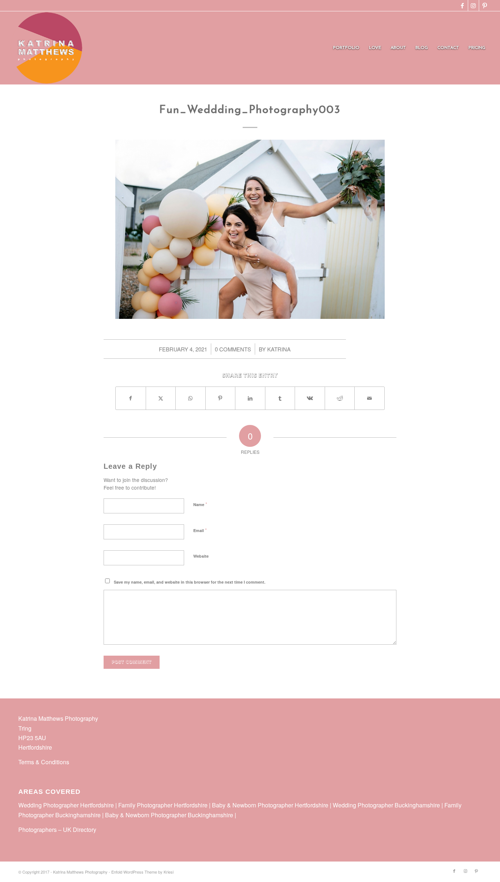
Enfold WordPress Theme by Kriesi (142, 872)
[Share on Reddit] (340, 398)
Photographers (37, 829)
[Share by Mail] (369, 398)
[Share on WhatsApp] (190, 398)
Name (200, 504)
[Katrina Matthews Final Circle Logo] (46, 47)
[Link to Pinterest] (484, 5)
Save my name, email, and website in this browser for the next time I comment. (189, 582)
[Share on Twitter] (161, 398)
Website (201, 556)
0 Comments (233, 349)
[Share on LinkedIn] (250, 398)
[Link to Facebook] (462, 5)
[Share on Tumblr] (280, 398)
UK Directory (79, 829)
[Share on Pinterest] (220, 398)
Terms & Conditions (43, 762)
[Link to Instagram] (473, 5)
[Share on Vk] (310, 398)
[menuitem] (346, 47)
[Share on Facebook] (131, 398)
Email (200, 530)
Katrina (279, 349)
